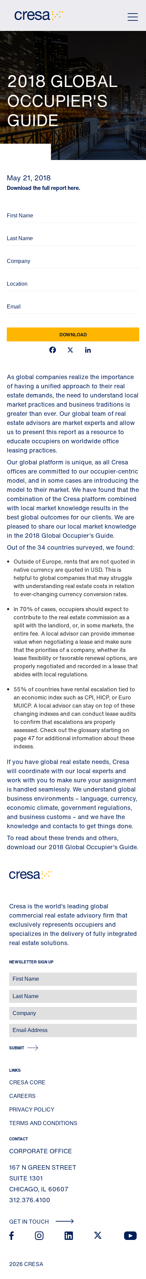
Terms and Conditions (43, 1123)
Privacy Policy (31, 1109)
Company (16, 252)
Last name (13, 993)
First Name (17, 206)
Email (12, 297)
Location (15, 275)
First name (13, 975)
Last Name (17, 229)
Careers (22, 1096)
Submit (16, 1047)
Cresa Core (27, 1082)
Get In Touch (29, 1222)
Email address (16, 1027)
